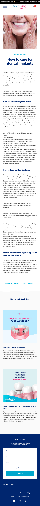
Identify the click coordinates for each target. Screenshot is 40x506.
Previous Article (13, 283)
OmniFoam (9, 145)
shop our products (18, 272)
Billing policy (30, 492)
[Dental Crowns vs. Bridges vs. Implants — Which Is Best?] (20, 385)
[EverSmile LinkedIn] (26, 501)
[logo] (19, 6)
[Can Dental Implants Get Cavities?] (20, 326)
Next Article (29, 283)
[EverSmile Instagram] (20, 501)
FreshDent (6, 187)
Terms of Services (20, 492)
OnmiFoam (6, 264)
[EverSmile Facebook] (14, 501)
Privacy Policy (10, 492)
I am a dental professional (16, 468)
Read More (5, 361)
